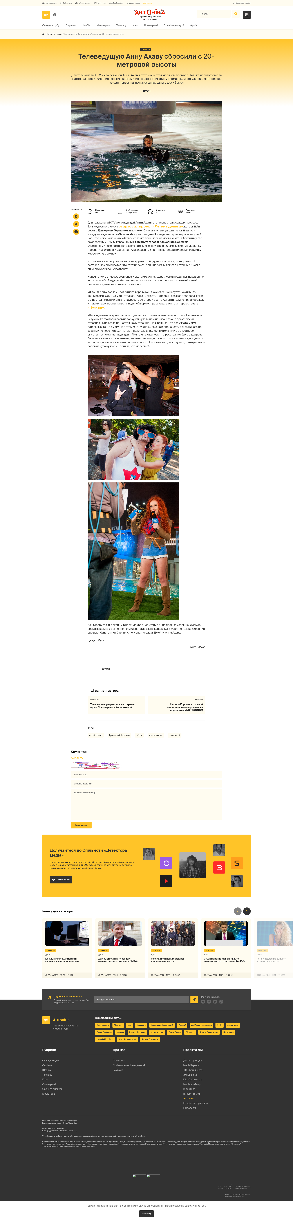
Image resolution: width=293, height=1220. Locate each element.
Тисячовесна (103, 1025)
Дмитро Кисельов (137, 1032)
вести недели (157, 1032)
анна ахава (155, 735)
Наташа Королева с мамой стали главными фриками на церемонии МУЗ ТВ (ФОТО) (185, 707)
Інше (59, 34)
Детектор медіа (49, 3)
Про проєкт (120, 1060)
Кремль (120, 1032)
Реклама (118, 1070)
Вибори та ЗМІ (192, 1093)
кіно (129, 1025)
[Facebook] (76, 216)
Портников (228, 1032)
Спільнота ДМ (63, 879)
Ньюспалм (189, 1108)
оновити (77, 758)
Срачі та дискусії (174, 25)
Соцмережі (151, 25)
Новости (50, 34)
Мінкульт (118, 1025)
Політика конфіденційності (129, 1065)
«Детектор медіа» (57, 1128)
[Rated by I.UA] (139, 1176)
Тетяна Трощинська (209, 1032)
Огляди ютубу (51, 25)
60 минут (190, 1032)
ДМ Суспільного (82, 3)
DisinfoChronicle (116, 3)
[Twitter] (76, 224)
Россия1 (182, 1025)
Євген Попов (175, 1032)
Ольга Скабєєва (104, 1032)
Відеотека (189, 1089)
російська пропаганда (201, 1025)
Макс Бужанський (127, 1039)
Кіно (135, 25)
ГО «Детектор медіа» (241, 3)
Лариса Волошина (149, 1039)
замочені (174, 735)
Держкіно (141, 1025)
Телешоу (121, 25)
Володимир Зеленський (162, 1025)
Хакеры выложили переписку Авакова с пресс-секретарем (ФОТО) (117, 960)
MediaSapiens (66, 3)
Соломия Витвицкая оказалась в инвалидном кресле (167, 960)
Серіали (71, 25)
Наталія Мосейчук (105, 1039)
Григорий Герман (119, 735)
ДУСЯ (146, 91)
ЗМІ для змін (100, 3)
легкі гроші (95, 735)
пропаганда (232, 1025)
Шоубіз (86, 25)
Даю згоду (146, 1213)
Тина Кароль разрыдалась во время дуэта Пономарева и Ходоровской (112, 706)
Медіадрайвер (133, 3)
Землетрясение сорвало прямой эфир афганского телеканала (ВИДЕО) (224, 960)
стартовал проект (151, 226)
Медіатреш (103, 25)
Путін (219, 1025)
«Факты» (96, 307)
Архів (193, 25)
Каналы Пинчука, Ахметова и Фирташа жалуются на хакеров (62, 960)
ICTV (139, 735)
